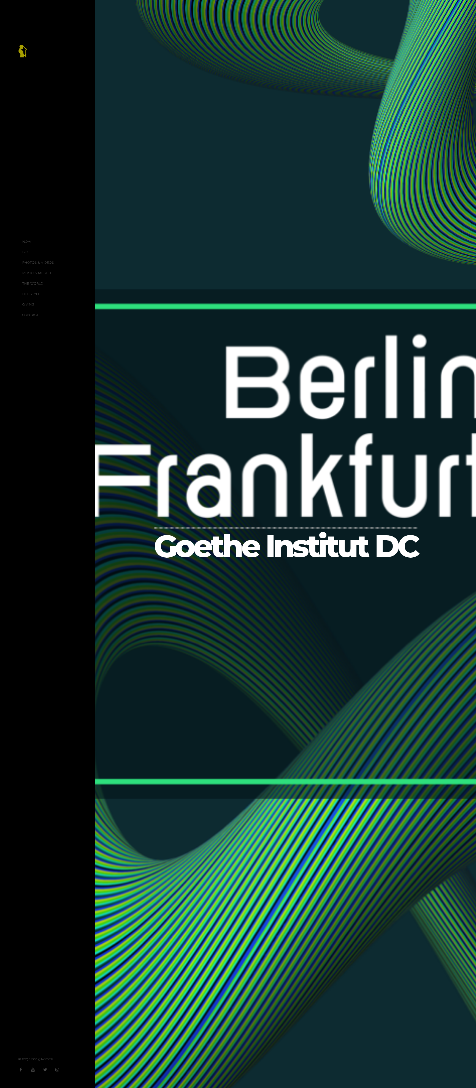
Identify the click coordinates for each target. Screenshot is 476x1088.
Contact (30, 315)
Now (26, 242)
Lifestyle (31, 294)
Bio (25, 252)
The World (32, 283)
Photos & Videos (38, 262)
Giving (28, 304)
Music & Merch (36, 273)
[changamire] (22, 54)
